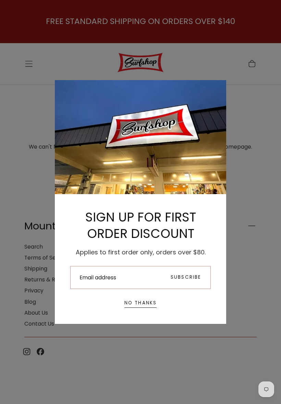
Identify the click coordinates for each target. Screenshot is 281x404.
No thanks (140, 303)
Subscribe (186, 277)
